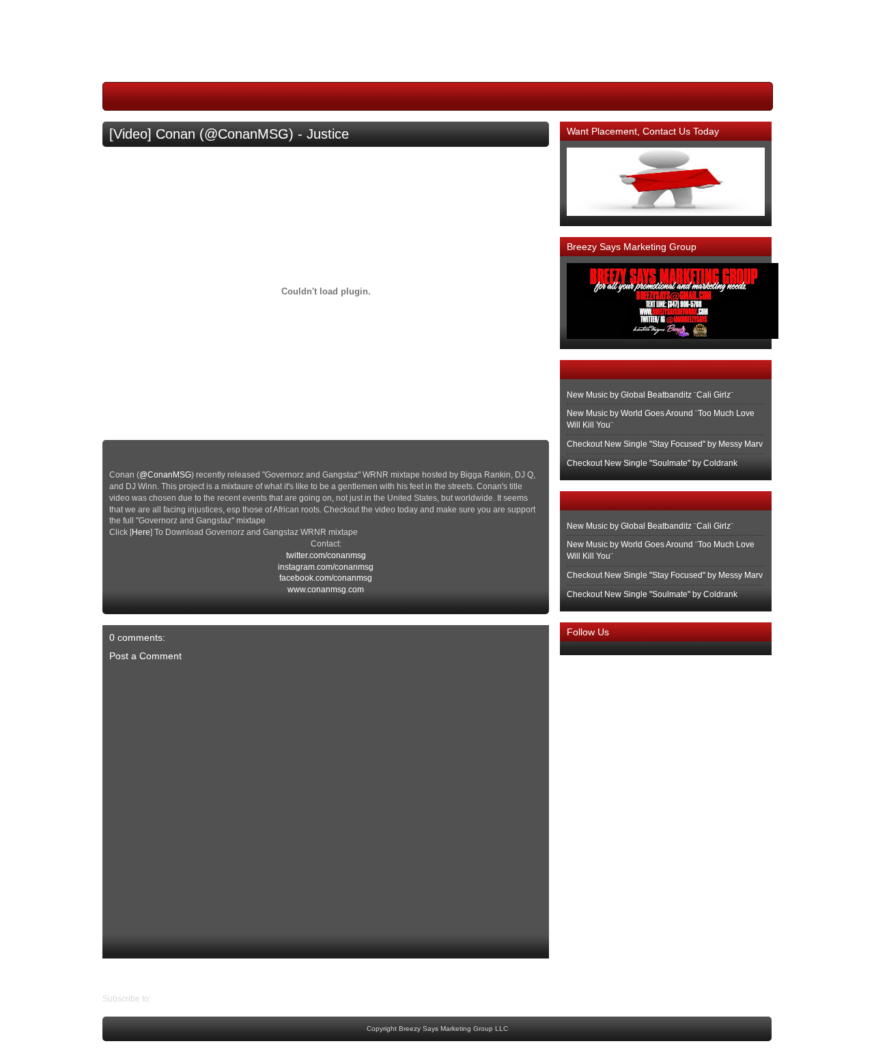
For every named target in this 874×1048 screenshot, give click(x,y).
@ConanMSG (165, 475)
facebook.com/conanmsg (325, 578)
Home (329, 975)
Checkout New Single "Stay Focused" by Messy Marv (665, 444)
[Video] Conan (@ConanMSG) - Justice (229, 133)
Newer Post (538, 975)
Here (141, 532)
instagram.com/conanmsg (325, 567)
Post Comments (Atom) (195, 999)
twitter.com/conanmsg (326, 555)
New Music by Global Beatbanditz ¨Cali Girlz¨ (650, 395)
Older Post (121, 975)
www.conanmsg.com (325, 589)
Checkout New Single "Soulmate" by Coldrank (652, 463)
